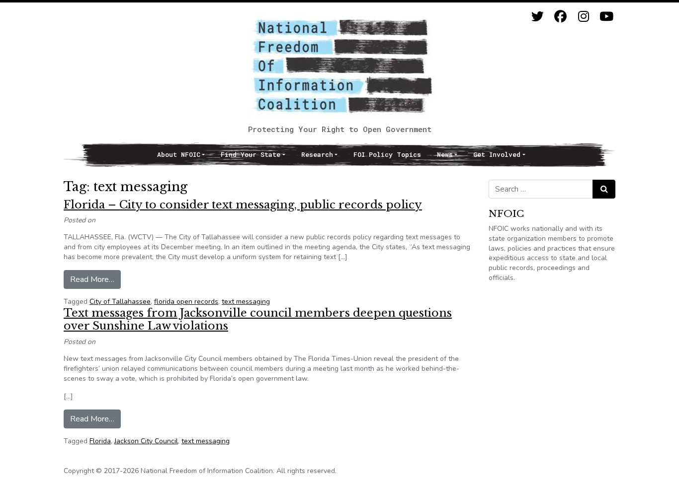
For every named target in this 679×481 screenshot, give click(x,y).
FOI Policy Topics (387, 154)
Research (317, 154)
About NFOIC (178, 154)
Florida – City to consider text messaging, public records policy (243, 204)
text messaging (246, 301)
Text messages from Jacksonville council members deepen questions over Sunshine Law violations (258, 319)
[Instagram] (583, 16)
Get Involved (496, 154)
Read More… (95, 279)
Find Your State (250, 154)
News (445, 154)
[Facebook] (560, 16)
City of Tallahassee (120, 301)
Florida (100, 441)
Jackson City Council (146, 441)
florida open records (186, 301)
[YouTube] (606, 16)
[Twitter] (537, 16)
